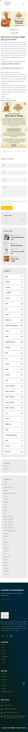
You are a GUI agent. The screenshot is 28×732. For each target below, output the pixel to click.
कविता (14, 441)
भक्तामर (14, 430)
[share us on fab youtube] (11, 635)
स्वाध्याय (14, 331)
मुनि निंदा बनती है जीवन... (17, 246)
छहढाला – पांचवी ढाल (14, 392)
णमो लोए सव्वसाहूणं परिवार (14, 435)
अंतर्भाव (14, 370)
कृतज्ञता (14, 315)
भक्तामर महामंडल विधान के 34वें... (17, 239)
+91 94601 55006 (7, 705)
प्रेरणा (14, 359)
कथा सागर (14, 298)
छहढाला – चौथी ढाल (14, 402)
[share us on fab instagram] (6, 635)
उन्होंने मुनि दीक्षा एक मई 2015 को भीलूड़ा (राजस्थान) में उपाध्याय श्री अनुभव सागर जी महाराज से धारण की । (14, 717)
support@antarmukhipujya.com (11, 712)
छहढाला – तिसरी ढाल (14, 397)
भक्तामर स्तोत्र (14, 320)
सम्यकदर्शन (14, 287)
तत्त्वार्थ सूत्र (14, 282)
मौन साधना (14, 452)
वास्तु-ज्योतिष (14, 293)
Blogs (14, 276)
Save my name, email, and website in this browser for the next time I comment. (13, 202)
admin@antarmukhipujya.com (10, 709)
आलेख (14, 304)
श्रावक (14, 353)
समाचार (14, 381)
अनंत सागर (14, 446)
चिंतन (14, 309)
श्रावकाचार (14, 375)
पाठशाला (14, 364)
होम (3, 648)
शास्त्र (4, 654)
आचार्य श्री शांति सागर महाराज (14, 326)
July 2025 (6, 469)
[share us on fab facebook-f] (2, 635)
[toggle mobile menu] (23, 3)
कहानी (14, 337)
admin (17, 30)
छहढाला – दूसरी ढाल (14, 408)
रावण (14, 413)
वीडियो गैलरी (5, 657)
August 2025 (7, 466)
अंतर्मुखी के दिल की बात (14, 342)
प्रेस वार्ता (14, 419)
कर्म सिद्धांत (14, 348)
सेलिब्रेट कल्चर (14, 424)
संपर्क (4, 663)
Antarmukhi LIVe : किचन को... (17, 253)
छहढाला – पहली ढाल (14, 386)
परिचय (4, 651)
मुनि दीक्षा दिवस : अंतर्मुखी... (15, 260)
